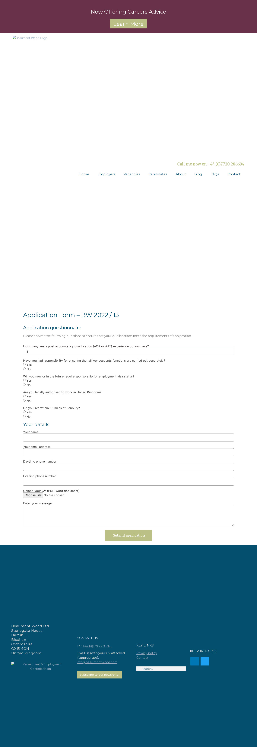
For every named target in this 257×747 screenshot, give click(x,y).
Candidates (158, 174)
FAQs (215, 174)
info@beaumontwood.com (97, 662)
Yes (29, 365)
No (29, 369)
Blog (198, 174)
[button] (128, 535)
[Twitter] (205, 661)
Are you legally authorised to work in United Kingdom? (62, 392)
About (181, 174)
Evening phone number (39, 476)
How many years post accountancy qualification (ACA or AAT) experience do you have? (86, 346)
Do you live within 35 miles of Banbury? (51, 407)
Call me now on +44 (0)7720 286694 (210, 164)
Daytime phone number (39, 461)
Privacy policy (146, 653)
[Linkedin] (194, 661)
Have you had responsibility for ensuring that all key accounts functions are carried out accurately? (94, 360)
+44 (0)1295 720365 (97, 646)
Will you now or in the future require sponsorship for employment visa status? (78, 376)
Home (84, 174)
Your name (30, 432)
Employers (106, 174)
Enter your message (37, 503)
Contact (233, 174)
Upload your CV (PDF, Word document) (51, 490)
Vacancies (132, 174)
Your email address (36, 446)
